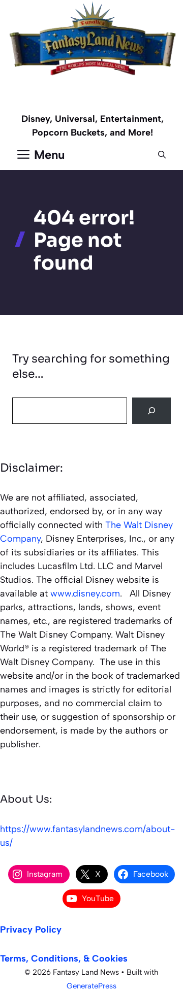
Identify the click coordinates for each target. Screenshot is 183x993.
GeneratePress (91, 985)
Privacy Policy (31, 929)
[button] (162, 155)
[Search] (151, 411)
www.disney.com (85, 593)
